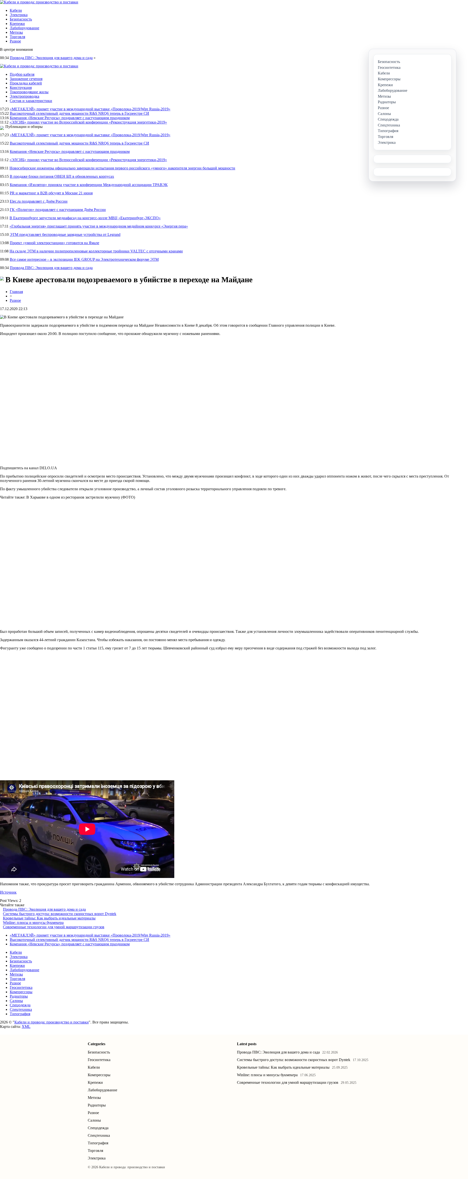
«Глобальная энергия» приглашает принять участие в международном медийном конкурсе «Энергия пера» (99, 226)
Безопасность (21, 19)
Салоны (16, 1001)
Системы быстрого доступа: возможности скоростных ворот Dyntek (59, 914)
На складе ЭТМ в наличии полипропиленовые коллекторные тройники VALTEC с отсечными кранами (96, 251)
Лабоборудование (24, 28)
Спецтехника (21, 1009)
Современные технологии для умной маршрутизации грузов (53, 927)
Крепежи (17, 23)
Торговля (17, 37)
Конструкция (21, 87)
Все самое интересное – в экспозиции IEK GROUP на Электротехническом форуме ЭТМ (84, 259)
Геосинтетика (21, 987)
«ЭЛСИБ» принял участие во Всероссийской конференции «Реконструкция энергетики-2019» (88, 122)
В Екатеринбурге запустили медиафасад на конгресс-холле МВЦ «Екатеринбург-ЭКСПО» (85, 218)
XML (26, 1026)
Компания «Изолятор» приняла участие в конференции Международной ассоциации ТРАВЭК (89, 185)
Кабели (16, 10)
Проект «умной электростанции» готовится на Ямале (54, 243)
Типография (20, 1014)
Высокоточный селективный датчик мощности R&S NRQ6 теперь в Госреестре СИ (79, 113)
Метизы (16, 32)
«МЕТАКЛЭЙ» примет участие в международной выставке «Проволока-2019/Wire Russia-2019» (90, 109)
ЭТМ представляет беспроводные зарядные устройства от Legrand (65, 234)
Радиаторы (19, 996)
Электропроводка (24, 96)
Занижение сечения (26, 79)
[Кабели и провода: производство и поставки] (39, 2)
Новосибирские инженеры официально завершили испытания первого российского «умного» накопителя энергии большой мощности (122, 168)
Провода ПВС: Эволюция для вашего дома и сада (51, 58)
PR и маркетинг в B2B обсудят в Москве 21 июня (51, 193)
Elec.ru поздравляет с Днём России (39, 201)
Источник (8, 892)
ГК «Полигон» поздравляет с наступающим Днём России (58, 210)
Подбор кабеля (22, 74)
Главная (16, 292)
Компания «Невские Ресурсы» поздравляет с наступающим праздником (70, 118)
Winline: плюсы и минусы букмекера (33, 922)
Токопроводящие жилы (29, 92)
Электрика (19, 15)
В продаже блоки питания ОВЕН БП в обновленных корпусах (62, 176)
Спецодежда (20, 1005)
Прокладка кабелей (26, 83)
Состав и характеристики (31, 101)
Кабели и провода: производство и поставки (51, 1022)
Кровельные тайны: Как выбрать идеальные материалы (49, 918)
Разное (15, 41)
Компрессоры (21, 992)
